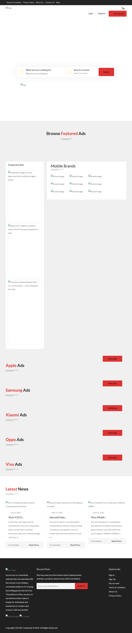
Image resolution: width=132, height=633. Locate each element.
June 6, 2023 (15, 512)
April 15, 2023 (98, 512)
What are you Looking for (38, 69)
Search (106, 72)
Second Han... (58, 517)
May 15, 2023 (57, 512)
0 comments (13, 545)
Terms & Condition (14, 2)
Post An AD (119, 13)
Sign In (112, 575)
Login (90, 13)
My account (114, 583)
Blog (58, 2)
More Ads (112, 358)
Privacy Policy (28, 2)
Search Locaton (81, 69)
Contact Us (50, 2)
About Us (40, 2)
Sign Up (112, 579)
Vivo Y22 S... (16, 517)
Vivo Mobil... (98, 517)
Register (102, 13)
